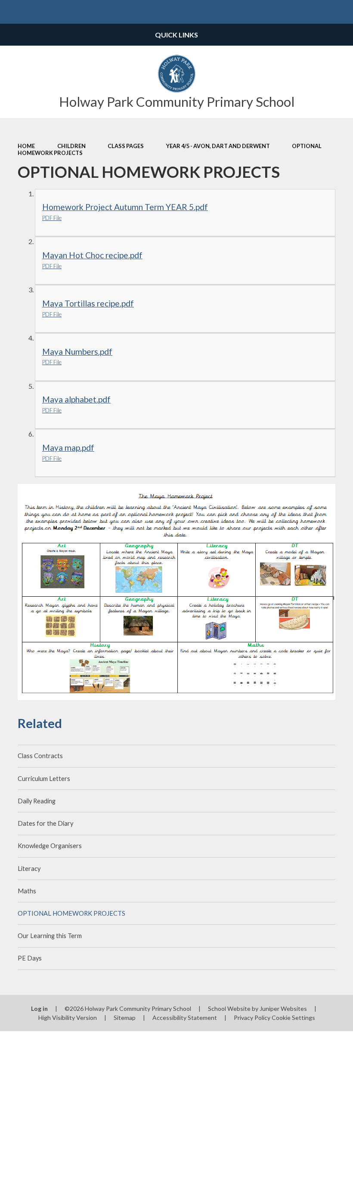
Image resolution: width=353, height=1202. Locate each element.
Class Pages (126, 146)
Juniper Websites (283, 1008)
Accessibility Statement (184, 1017)
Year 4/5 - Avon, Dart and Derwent (218, 146)
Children (71, 146)
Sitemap (125, 1017)
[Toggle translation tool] (317, 12)
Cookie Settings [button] (293, 1017)
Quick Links (176, 35)
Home (26, 146)
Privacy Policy (252, 1017)
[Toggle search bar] (341, 12)
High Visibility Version (67, 1017)
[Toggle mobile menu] (12, 12)
